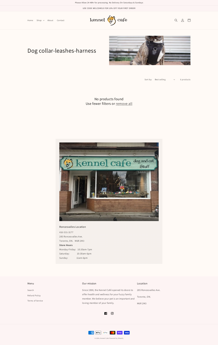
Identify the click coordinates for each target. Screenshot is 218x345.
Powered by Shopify (116, 338)
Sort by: (148, 79)
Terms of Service (35, 300)
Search (30, 290)
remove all (124, 103)
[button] (40, 20)
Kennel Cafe (104, 338)
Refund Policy (34, 295)
